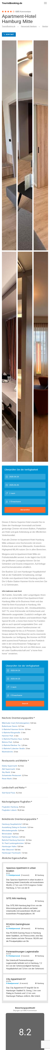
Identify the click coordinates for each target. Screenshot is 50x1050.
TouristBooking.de (12, 3)
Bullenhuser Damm (9, 726)
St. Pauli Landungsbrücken (13, 843)
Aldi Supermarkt (8, 769)
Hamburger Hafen (9, 846)
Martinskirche (7, 752)
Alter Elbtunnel (8, 850)
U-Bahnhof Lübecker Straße (13, 748)
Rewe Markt (7, 779)
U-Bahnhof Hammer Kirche (13, 729)
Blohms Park (7, 742)
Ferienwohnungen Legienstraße (22, 951)
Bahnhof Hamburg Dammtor (13, 840)
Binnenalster (7, 834)
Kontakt (9, 34)
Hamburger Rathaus (10, 837)
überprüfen (25, 510)
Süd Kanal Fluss (8, 793)
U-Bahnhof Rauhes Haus (12, 739)
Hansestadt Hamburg (29, 26)
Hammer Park (7, 736)
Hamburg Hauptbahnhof (12, 824)
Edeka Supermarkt (9, 766)
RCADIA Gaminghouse (18, 924)
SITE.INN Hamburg (16, 898)
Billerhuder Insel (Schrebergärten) (15, 723)
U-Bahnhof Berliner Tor (11, 745)
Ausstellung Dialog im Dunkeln (14, 827)
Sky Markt (6, 772)
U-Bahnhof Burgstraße (11, 733)
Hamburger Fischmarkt (11, 853)
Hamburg (45, 26)
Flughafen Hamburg (10, 807)
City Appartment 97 (16, 979)
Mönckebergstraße (9, 830)
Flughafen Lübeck (9, 810)
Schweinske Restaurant (11, 775)
